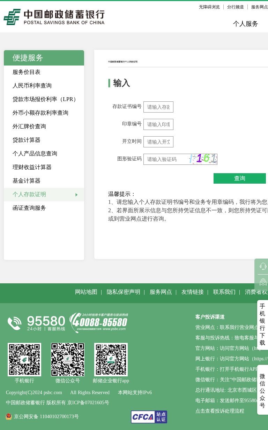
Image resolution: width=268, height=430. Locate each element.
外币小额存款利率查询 (40, 113)
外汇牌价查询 (29, 126)
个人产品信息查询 (35, 153)
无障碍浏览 (209, 7)
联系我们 (224, 292)
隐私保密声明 (123, 292)
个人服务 (245, 23)
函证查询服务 (29, 208)
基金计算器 (26, 181)
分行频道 (235, 7)
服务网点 (161, 292)
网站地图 (86, 292)
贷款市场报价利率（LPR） (46, 99)
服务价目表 (26, 72)
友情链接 (192, 292)
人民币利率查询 (32, 86)
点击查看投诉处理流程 (219, 411)
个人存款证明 (29, 194)
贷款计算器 (26, 140)
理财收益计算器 (32, 167)
